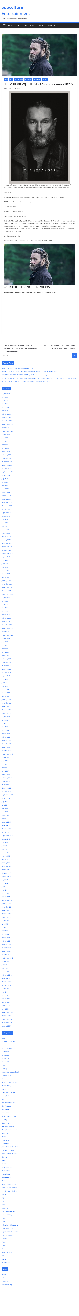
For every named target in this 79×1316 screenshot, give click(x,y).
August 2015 (6, 839)
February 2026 (7, 414)
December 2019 (7, 666)
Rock (3, 1205)
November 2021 (7, 587)
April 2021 (5, 611)
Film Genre (28, 79)
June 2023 (5, 523)
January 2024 (6, 499)
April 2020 (5, 652)
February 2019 (7, 696)
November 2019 (7, 669)
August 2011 (6, 989)
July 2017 (5, 761)
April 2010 (5, 1009)
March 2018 (6, 734)
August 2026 (6, 394)
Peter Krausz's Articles (9, 1188)
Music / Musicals (7, 1167)
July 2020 (5, 642)
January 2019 (6, 700)
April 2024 (5, 489)
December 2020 (7, 625)
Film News (5, 1113)
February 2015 (7, 859)
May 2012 (5, 968)
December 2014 (7, 866)
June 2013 (5, 927)
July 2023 (5, 519)
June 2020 (5, 645)
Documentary (6, 1086)
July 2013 (5, 924)
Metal (4, 1160)
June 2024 (5, 482)
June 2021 (5, 604)
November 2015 (7, 829)
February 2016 (7, 819)
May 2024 (5, 485)
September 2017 (7, 754)
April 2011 (5, 995)
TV (2, 1249)
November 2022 (7, 547)
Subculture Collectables (10, 1225)
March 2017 (6, 774)
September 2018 (7, 713)
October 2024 (6, 468)
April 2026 (5, 407)
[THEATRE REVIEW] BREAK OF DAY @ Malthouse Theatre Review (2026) (26, 382)
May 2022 (5, 567)
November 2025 (7, 424)
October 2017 (6, 751)
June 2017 (5, 764)
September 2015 (7, 836)
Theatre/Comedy (7, 1235)
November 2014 (7, 870)
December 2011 (7, 978)
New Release (6, 1177)
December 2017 (7, 744)
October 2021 (6, 591)
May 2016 (5, 808)
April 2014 (5, 893)
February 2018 (7, 737)
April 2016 (5, 812)
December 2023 (7, 502)
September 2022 (7, 553)
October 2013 (6, 914)
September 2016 (7, 795)
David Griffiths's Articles (10, 1082)
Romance (5, 1208)
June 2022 (5, 564)
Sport (3, 1218)
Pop (3, 1198)
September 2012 (7, 958)
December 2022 (7, 543)
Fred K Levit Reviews (9, 1116)
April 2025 (5, 448)
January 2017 (6, 781)
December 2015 (7, 825)
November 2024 (7, 465)
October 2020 (6, 632)
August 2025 (6, 434)
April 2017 (5, 771)
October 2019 (6, 672)
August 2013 (6, 921)
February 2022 (7, 577)
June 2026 (5, 400)
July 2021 (5, 601)
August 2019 (6, 676)
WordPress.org (7, 1285)
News (32, 25)
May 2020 (5, 649)
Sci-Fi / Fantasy (7, 1215)
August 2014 (6, 880)
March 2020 (6, 655)
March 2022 (6, 574)
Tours (4, 1242)
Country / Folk (6, 1075)
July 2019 (5, 679)
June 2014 (5, 887)
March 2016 (6, 815)
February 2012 (7, 975)
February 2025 (7, 455)
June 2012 (5, 965)
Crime (6, 79)
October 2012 (6, 955)
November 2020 (7, 628)
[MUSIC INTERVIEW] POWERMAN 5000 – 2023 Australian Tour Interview (59, 346)
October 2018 (6, 710)
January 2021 (6, 621)
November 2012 (7, 951)
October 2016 (6, 791)
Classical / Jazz (7, 1062)
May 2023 (5, 526)
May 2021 (5, 608)
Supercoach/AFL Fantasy (10, 1232)
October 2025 (6, 428)
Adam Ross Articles (8, 1041)
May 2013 (5, 931)
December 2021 (7, 584)
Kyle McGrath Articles (9, 1150)
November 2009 (7, 1012)
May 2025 (5, 445)
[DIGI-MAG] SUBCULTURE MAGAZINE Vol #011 (17, 368)
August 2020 (6, 638)
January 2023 (6, 540)
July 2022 (5, 560)
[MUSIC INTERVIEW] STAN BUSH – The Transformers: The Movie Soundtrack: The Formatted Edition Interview (39, 378)
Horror (4, 1137)
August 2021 (6, 598)
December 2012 (7, 948)
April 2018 (5, 730)
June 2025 (5, 441)
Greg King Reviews (8, 1126)
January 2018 (6, 740)
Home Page (37, 79)
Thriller (45, 79)
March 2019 (6, 693)
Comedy (4, 1065)
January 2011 (6, 1006)
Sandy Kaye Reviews (9, 1211)
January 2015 (6, 863)
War (3, 1256)
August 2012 (6, 961)
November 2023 (7, 506)
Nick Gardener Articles (9, 1184)
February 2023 (7, 536)
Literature (5, 1157)
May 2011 (5, 992)
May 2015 (5, 849)
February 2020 (7, 659)
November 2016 (7, 788)
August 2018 (6, 717)
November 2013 (7, 910)
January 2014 (6, 904)
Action (4, 1038)
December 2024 (7, 462)
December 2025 (7, 421)
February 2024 (7, 496)
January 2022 (6, 581)
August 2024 (6, 475)
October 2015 (6, 832)
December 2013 (7, 907)
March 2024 (6, 492)
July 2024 (5, 479)
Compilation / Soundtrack (10, 1072)
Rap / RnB (5, 1201)
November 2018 (7, 706)
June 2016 (5, 805)
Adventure (5, 1045)
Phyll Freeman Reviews (9, 1191)
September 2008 (7, 1019)
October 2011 (6, 985)
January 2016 (6, 822)
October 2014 (6, 873)
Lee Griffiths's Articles (9, 1154)
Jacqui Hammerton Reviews (11, 1147)
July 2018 (5, 720)
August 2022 (6, 557)
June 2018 (5, 723)
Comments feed (7, 1281)
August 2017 (6, 757)
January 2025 (6, 458)
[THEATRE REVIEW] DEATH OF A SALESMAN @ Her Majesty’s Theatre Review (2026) (30, 371)
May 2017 (5, 768)
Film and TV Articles (8, 1103)
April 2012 (5, 972)
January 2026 (6, 417)
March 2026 (6, 411)
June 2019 (5, 683)
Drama (4, 1089)
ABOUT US (51, 25)
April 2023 (5, 530)
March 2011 (6, 999)
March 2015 (6, 856)
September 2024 (7, 472)
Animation (5, 1055)
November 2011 (7, 982)
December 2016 (7, 785)
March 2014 (6, 897)
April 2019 (5, 689)
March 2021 (6, 615)
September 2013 (7, 917)
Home (10, 25)
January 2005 (6, 1026)
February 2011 (7, 1002)
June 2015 (5, 846)
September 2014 (7, 876)
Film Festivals (19, 79)
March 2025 (6, 451)
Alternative (5, 1052)
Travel (4, 1245)
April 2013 (5, 934)
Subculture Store (7, 1228)
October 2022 (6, 550)
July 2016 (5, 802)
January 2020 (6, 662)
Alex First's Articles (8, 1048)
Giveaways (5, 1123)
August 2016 (6, 798)
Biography (5, 1058)
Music (25, 25)
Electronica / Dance (8, 1092)
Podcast (41, 25)
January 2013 (6, 944)
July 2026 (5, 397)
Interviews (5, 1140)
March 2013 (6, 938)
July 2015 (5, 842)
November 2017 (7, 747)
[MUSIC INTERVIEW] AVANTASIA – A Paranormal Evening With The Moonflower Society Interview (20, 348)
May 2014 (5, 890)
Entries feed (6, 1278)
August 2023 (6, 516)
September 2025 (7, 431)
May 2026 (5, 404)
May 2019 (5, 686)
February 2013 (7, 941)
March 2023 (6, 533)
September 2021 (7, 594)
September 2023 (7, 513)
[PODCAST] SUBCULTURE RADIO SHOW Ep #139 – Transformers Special (26, 375)
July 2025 (5, 438)
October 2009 (6, 1016)
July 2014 (5, 883)
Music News (6, 1174)
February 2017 (7, 778)
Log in (4, 1274)
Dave (18, 89)
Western (4, 1259)
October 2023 (6, 509)
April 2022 (5, 570)
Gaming (4, 1120)
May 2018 (5, 727)
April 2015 (5, 853)
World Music (6, 1262)
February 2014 (7, 900)
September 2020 (7, 635)
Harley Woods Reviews (9, 1130)
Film (17, 25)
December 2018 (7, 703)
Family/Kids (6, 1096)
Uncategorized (7, 1252)
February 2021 (7, 618)
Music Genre (6, 1171)
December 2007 (7, 1023)
